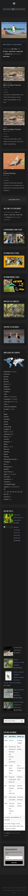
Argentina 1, (8, 371)
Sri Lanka (7, 477)
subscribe (19, 51)
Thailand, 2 (7, 482)
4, (13, 397)
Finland (6, 417)
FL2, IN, (20, 492)
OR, (8, 494)
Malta (5, 444)
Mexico (6, 447)
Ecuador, (7, 409)
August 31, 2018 (6, 131)
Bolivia (6, 379)
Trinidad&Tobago (9, 484)
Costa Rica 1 (8, 402)
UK (5, 489)
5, (15, 397)
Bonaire (6, 381)
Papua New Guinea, (10, 459)
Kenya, (6, 437)
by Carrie (5, 89)
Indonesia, (7, 434)
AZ (8, 492)
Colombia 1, (8, 399)
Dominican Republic (10, 407)
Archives (10, 83)
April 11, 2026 (6, 87)
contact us (9, 217)
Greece (6, 424)
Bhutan (6, 376)
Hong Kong (7, 427)
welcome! (6, 56)
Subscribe (14, 862)
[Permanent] (14, 80)
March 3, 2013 (6, 175)
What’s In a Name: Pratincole (12, 85)
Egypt (5, 414)
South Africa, (8, 472)
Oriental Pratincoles (9, 173)
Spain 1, (6, 474)
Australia (7, 374)
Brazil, (6, 384)
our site (14, 49)
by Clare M (5, 178)
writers (6, 215)
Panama (6, 457)
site (16, 212)
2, (9, 384)
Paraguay (7, 462)
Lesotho (6, 439)
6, (18, 487)
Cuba (5, 404)
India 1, (6, 432)
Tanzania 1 (7, 479)
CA (10, 492)
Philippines (7, 467)
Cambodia (7, 389)
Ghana (6, 422)
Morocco (6, 449)
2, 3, (13, 371)
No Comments (6, 136)
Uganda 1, (7, 487)
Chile (5, 394)
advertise (12, 51)
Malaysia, (7, 442)
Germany (7, 419)
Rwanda (6, 469)
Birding (5, 83)
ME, (5, 494)
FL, (16, 492)
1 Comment (5, 92)
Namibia (6, 452)
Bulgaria (6, 386)
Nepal (6, 454)
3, (12, 397)
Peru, (6, 464)
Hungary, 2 (7, 429)
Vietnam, (7, 497)
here (7, 833)
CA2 (13, 492)
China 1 (6, 397)
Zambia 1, (7, 499)
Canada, (6, 391)
